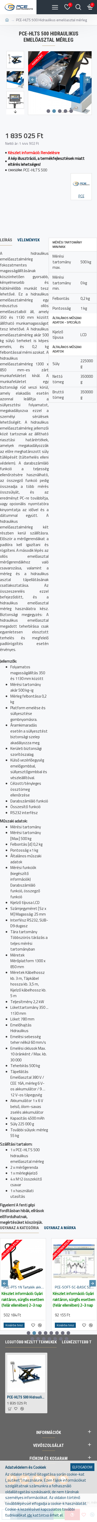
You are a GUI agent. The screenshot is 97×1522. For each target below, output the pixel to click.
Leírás (6, 240)
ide (29, 1515)
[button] (32, 80)
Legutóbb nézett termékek (31, 1342)
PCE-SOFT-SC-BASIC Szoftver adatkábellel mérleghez (75, 1287)
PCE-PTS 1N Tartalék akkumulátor (24, 1287)
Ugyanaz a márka (60, 1228)
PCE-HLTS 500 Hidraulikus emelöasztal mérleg (26, 1397)
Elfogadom (82, 1467)
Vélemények (28, 240)
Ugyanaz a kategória (19, 1228)
